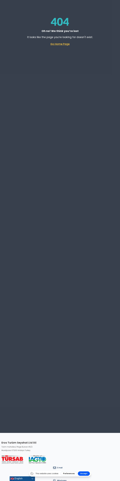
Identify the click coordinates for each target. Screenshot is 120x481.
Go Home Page (60, 44)
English (18, 478)
